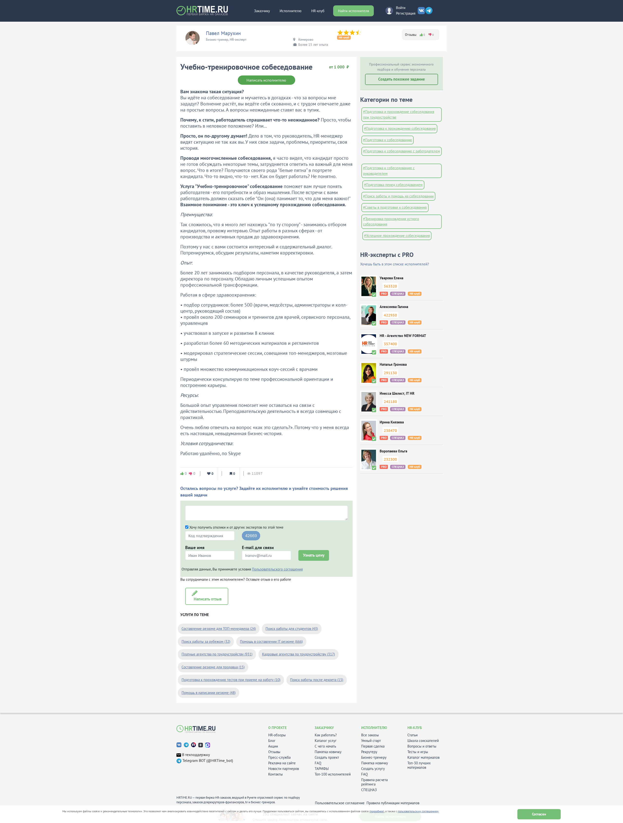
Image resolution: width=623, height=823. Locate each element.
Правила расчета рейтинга (374, 782)
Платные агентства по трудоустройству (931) (217, 654)
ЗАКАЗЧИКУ (324, 727)
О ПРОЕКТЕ (277, 727)
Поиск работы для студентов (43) (292, 628)
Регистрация (405, 13)
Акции (273, 746)
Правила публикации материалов (392, 803)
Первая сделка (373, 746)
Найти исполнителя (353, 11)
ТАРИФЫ (322, 769)
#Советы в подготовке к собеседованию (395, 207)
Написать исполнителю (266, 80)
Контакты (275, 774)
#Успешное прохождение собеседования (397, 235)
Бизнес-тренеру (373, 757)
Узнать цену (313, 555)
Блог (271, 741)
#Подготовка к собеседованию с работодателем (401, 151)
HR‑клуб (317, 11)
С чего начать (325, 746)
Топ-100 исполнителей (333, 774)
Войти (400, 7)
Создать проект (327, 757)
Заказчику (262, 11)
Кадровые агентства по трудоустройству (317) (298, 654)
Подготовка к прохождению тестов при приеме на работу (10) (231, 679)
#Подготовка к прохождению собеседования (400, 128)
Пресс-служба (279, 757)
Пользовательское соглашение (340, 803)
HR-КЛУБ (414, 727)
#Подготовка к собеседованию (387, 140)
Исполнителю (291, 11)
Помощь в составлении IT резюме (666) (271, 641)
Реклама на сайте (282, 763)
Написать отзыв (207, 599)
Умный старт (371, 741)
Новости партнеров (283, 769)
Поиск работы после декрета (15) (316, 679)
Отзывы (274, 752)
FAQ (318, 763)
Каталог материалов (423, 757)
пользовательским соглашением (418, 811)
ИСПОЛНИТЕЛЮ (374, 727)
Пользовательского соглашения (277, 569)
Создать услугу (373, 769)
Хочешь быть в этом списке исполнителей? (394, 264)
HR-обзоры (277, 735)
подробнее (376, 811)
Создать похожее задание (401, 79)
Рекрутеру (369, 752)
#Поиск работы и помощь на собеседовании (398, 196)
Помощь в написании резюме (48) (209, 692)
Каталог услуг (326, 741)
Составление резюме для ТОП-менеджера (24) (219, 628)
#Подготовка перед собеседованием (393, 184)
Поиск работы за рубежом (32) (206, 641)
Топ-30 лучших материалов (419, 765)
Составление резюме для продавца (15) (213, 667)
